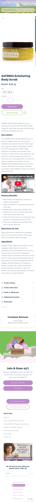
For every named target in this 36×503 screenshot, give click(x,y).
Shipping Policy (18, 498)
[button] (18, 283)
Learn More (18, 388)
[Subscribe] (30, 473)
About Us (7, 417)
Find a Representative (18, 401)
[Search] (33, 10)
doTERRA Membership (18, 407)
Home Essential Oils (20, 482)
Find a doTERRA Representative (14, 420)
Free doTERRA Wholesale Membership (16, 424)
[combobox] (18, 10)
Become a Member (18, 383)
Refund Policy (18, 492)
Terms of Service (18, 495)
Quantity (3, 96)
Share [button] (5, 307)
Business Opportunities (11, 430)
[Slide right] (22, 72)
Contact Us (7, 437)
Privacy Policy (18, 489)
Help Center (8, 434)
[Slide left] (14, 72)
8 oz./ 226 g (7, 92)
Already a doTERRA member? (13, 427)
